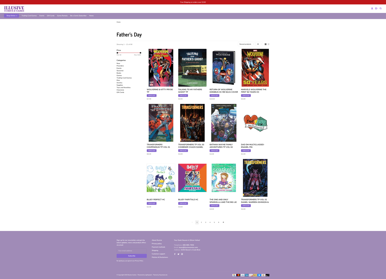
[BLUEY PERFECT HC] (161, 178)
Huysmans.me (163, 275)
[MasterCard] (238, 276)
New (118, 63)
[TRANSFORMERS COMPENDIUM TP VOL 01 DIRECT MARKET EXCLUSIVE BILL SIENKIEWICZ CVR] (161, 123)
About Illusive (157, 240)
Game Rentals (62, 16)
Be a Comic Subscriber (78, 16)
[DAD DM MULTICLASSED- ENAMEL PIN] (255, 123)
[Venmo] (259, 276)
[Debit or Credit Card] (267, 276)
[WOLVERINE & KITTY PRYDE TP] (161, 68)
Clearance (120, 90)
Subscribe (131, 256)
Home (91, 16)
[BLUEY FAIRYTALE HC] (192, 178)
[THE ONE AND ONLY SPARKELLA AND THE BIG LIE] (224, 178)
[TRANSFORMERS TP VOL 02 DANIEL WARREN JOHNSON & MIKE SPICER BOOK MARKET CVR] (255, 178)
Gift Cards (50, 16)
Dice (118, 80)
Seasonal (120, 71)
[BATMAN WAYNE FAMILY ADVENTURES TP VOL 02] (224, 123)
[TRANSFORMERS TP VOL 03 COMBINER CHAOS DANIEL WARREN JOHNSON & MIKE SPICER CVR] (192, 123)
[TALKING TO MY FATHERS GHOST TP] (192, 68)
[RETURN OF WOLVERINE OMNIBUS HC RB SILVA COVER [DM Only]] (224, 68)
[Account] (372, 9)
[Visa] (242, 276)
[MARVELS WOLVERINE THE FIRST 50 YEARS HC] (255, 68)
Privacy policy (157, 244)
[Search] (381, 9)
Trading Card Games (29, 16)
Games (119, 75)
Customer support (158, 254)
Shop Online (11, 16)
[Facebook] (175, 254)
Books (119, 73)
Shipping (155, 250)
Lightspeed (148, 275)
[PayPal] (255, 276)
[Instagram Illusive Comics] (182, 254)
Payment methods (158, 247)
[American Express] (247, 276)
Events (41, 16)
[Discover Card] (251, 276)
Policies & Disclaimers (160, 257)
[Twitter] (178, 254)
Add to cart (151, 95)
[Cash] (263, 276)
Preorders (120, 66)
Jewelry (119, 83)
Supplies (120, 85)
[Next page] (223, 222)
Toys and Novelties (124, 87)
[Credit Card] (234, 276)
